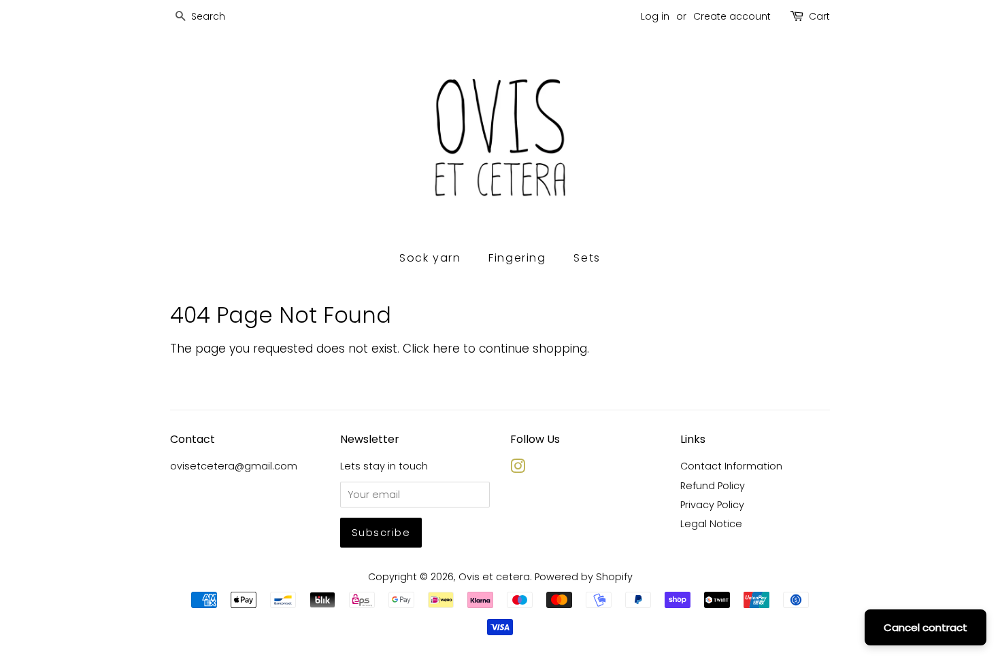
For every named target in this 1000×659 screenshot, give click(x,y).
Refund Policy (712, 486)
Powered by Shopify (584, 577)
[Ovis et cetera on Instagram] (517, 469)
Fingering (517, 258)
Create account (732, 16)
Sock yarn (430, 258)
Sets (586, 258)
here (446, 348)
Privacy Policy (712, 505)
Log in (655, 16)
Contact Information (731, 466)
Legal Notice (711, 524)
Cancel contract (925, 627)
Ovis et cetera (494, 577)
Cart (819, 16)
